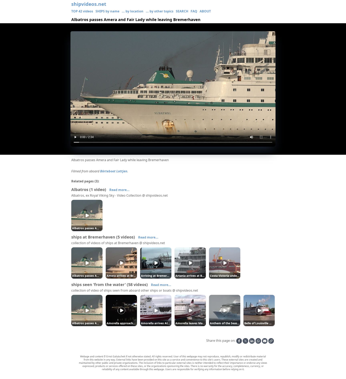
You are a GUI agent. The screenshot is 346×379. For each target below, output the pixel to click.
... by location (132, 11)
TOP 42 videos (82, 11)
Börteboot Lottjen (113, 171)
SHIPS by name (107, 11)
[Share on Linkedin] (252, 341)
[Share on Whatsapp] (258, 341)
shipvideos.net (88, 4)
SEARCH (182, 11)
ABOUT (205, 11)
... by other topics (159, 11)
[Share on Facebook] (239, 341)
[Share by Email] (265, 341)
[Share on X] (245, 341)
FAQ (194, 11)
